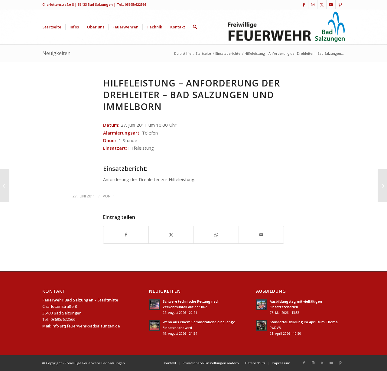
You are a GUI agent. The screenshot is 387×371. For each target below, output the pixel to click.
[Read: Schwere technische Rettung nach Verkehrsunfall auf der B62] (154, 304)
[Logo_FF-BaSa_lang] (286, 26)
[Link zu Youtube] (331, 4)
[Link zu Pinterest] (340, 4)
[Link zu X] (321, 4)
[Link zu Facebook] (303, 4)
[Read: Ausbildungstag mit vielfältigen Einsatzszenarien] (261, 304)
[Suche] (195, 26)
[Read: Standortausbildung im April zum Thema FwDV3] (261, 325)
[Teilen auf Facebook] (125, 234)
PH (114, 196)
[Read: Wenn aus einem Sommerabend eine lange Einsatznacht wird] (154, 325)
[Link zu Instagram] (312, 4)
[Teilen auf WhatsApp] (216, 234)
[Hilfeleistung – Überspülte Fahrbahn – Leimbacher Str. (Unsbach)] (4, 185)
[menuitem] (51, 26)
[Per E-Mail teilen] (261, 234)
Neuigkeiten (56, 53)
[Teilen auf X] (171, 234)
